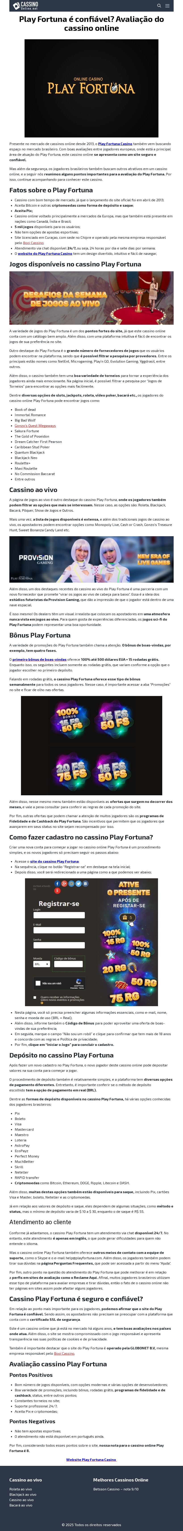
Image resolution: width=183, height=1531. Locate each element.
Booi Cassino (33, 243)
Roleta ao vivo (20, 1489)
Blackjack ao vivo (22, 1494)
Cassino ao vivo (21, 1500)
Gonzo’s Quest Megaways (35, 425)
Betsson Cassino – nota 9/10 (116, 1489)
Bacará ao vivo (20, 1505)
